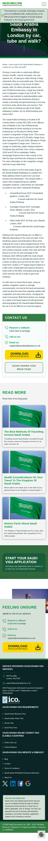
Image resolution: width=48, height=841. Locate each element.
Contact (7, 764)
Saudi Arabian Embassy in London (22, 173)
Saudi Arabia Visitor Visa (13, 718)
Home (4, 64)
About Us (8, 777)
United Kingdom (10, 747)
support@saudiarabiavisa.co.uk (24, 346)
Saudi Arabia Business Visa (15, 714)
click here (20, 164)
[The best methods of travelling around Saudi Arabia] (24, 416)
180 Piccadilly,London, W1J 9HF (13, 677)
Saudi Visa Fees (10, 728)
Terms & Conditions (12, 768)
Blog (6, 759)
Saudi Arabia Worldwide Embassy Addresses (21, 773)
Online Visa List (10, 742)
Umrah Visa (9, 723)
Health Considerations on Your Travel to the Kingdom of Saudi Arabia (23, 480)
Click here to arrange (19, 331)
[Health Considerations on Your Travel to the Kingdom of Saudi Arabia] (24, 462)
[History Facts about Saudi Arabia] (24, 508)
